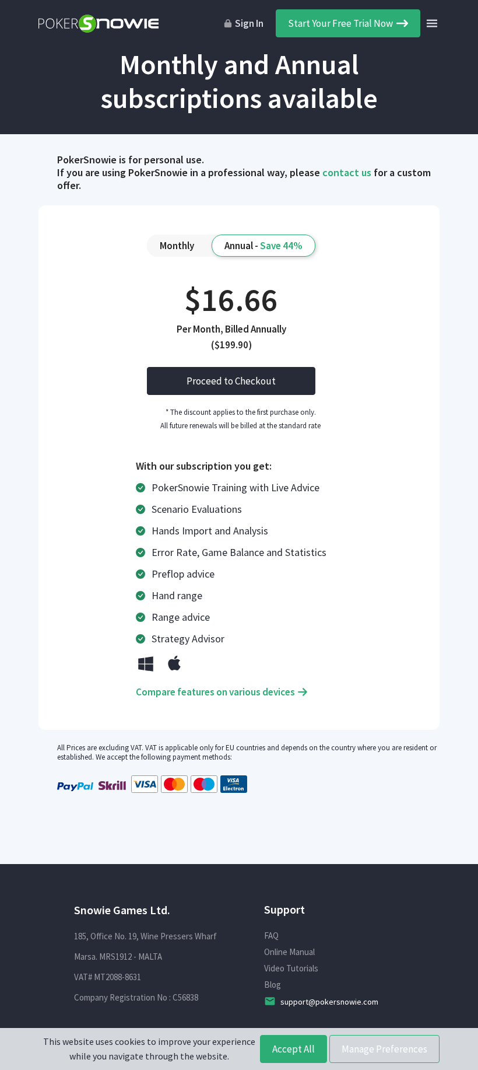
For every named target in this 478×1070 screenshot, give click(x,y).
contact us (346, 172)
